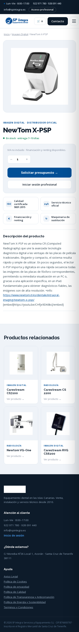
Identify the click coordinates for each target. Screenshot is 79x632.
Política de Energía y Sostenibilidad (25, 602)
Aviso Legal (11, 576)
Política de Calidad (15, 592)
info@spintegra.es (15, 9)
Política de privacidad (16, 586)
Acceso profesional (42, 9)
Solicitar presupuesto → (39, 173)
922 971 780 (39, 3)
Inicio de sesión (14, 535)
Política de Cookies (15, 581)
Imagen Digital (20, 34)
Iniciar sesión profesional (39, 184)
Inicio (7, 34)
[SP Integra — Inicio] (17, 21)
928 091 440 (54, 3)
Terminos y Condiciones (18, 607)
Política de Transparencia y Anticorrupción (29, 597)
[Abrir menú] (74, 21)
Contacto (57, 21)
